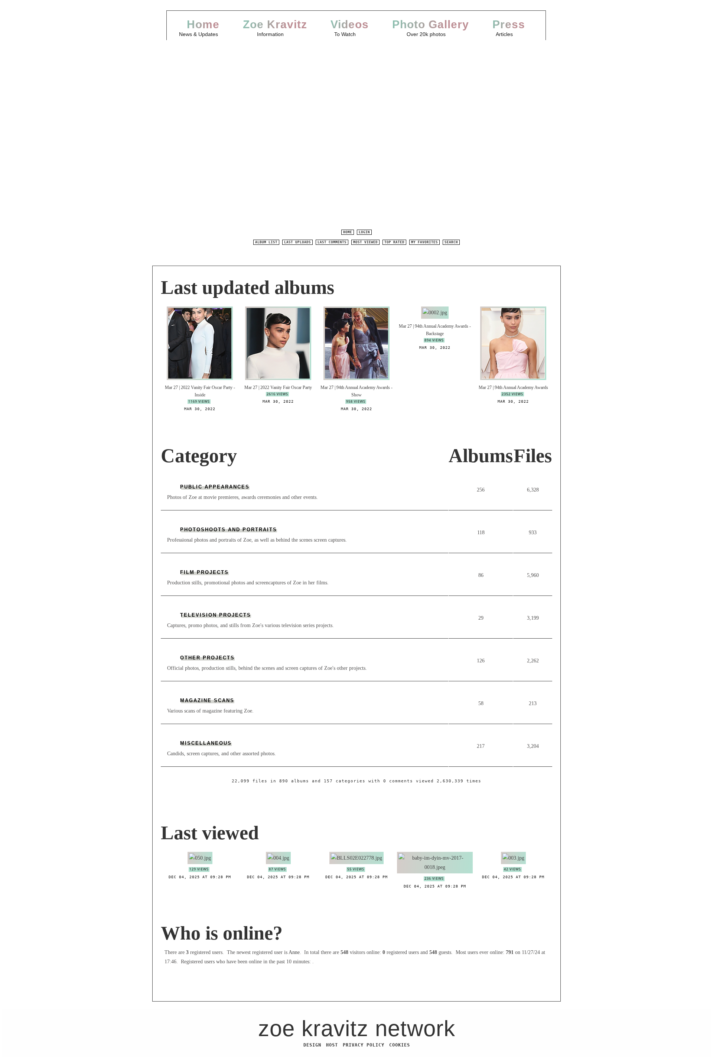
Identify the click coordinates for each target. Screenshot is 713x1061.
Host (332, 1045)
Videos (350, 24)
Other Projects (207, 658)
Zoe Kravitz (275, 24)
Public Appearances (215, 487)
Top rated (394, 242)
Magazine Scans (207, 700)
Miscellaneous (206, 743)
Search (451, 242)
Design (312, 1045)
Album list (266, 242)
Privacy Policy (363, 1045)
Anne (294, 952)
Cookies (399, 1045)
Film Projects (204, 572)
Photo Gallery (430, 24)
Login (364, 232)
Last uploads (297, 242)
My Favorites (424, 242)
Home (203, 24)
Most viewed (365, 242)
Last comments (332, 242)
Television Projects (215, 615)
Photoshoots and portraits (228, 529)
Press (508, 24)
